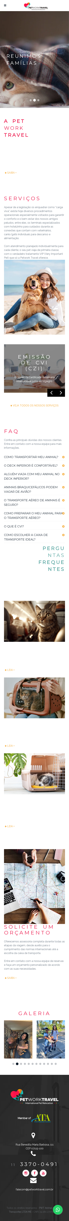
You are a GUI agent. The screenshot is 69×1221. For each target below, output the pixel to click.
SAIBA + (12, 172)
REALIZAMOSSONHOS (38, 100)
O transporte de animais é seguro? (28, 802)
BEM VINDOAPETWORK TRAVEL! (31, 100)
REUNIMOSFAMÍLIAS (34, 100)
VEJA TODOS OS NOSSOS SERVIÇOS (36, 405)
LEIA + (11, 669)
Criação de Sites (62, 1208)
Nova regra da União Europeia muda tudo (32, 650)
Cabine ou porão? (20, 724)
